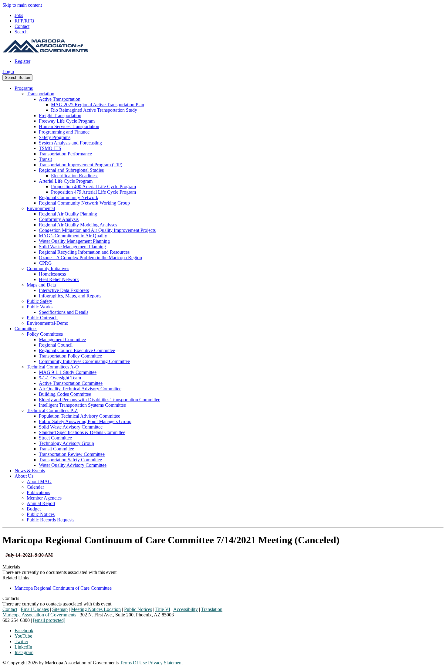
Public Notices (41, 514)
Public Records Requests (50, 519)
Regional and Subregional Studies (71, 170)
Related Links (15, 577)
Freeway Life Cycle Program (67, 121)
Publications (38, 492)
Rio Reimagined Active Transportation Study (94, 110)
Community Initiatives (48, 268)
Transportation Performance (65, 153)
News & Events (30, 470)
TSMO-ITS (50, 148)
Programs (24, 88)
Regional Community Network (68, 197)
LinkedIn (23, 646)
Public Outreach (42, 317)
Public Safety (39, 301)
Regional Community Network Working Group (84, 202)
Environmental (41, 208)
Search (21, 31)
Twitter (21, 641)
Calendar (35, 487)
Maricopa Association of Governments (39, 614)
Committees (26, 328)
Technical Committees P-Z (52, 410)
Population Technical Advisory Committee (79, 416)
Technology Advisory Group (66, 443)
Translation (211, 609)
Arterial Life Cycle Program (66, 181)
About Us (24, 476)
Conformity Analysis (59, 219)
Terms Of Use (133, 662)
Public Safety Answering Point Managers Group (85, 421)
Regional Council (56, 345)
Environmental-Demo (47, 323)
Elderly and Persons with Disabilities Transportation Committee (99, 399)
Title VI (162, 609)
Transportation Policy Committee (70, 355)
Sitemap (60, 609)
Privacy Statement (165, 662)
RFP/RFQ (24, 20)
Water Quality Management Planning (74, 241)
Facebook (24, 630)
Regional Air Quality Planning (68, 213)
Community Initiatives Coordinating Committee (84, 361)
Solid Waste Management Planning (72, 246)
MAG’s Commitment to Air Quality (73, 235)
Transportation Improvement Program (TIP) (80, 164)
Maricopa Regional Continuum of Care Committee (63, 588)
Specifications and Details (63, 312)
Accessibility (185, 609)
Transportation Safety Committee (70, 459)
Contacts (10, 598)
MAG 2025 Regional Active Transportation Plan (97, 104)
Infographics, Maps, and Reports (70, 295)
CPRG (45, 263)
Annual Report (41, 503)
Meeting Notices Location (96, 609)
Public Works (39, 306)
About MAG (39, 481)
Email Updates (35, 609)
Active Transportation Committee (71, 383)
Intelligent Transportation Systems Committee (82, 405)
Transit (45, 159)
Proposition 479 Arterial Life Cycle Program (93, 192)
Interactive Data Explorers (64, 290)
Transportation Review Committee (72, 454)
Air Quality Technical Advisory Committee (80, 388)
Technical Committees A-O (53, 366)
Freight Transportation (60, 115)
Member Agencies (44, 497)
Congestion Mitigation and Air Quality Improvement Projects (97, 230)
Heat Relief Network (59, 279)
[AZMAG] (45, 50)
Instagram (24, 652)
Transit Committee (56, 448)
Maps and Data (41, 284)
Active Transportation (59, 99)
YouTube (23, 636)
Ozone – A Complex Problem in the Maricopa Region (90, 257)
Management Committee (62, 339)
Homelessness (52, 273)
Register (22, 61)
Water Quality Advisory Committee (72, 465)
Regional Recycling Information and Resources (84, 252)
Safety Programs (54, 137)
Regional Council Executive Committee (77, 350)
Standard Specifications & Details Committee (82, 432)
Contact (22, 26)
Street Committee (55, 437)
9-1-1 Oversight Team (60, 377)
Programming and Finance (64, 131)
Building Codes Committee (65, 394)
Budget (34, 508)
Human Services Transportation (69, 126)
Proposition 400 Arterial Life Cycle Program (93, 186)
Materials (11, 566)
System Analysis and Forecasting (70, 142)
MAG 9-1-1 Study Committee (67, 372)
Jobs (19, 15)
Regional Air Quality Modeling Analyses (78, 224)
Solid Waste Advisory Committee (71, 426)
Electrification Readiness (74, 175)
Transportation (40, 93)
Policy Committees (45, 334)
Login (8, 71)
